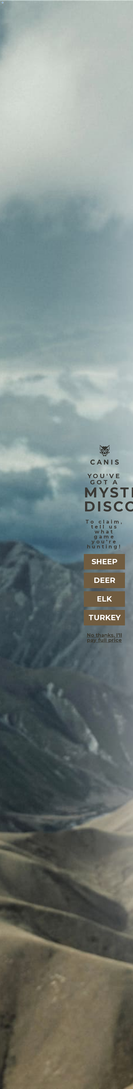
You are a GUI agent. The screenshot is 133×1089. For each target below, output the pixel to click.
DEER (104, 580)
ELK (104, 598)
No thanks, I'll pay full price (104, 637)
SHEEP (105, 561)
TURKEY (104, 617)
